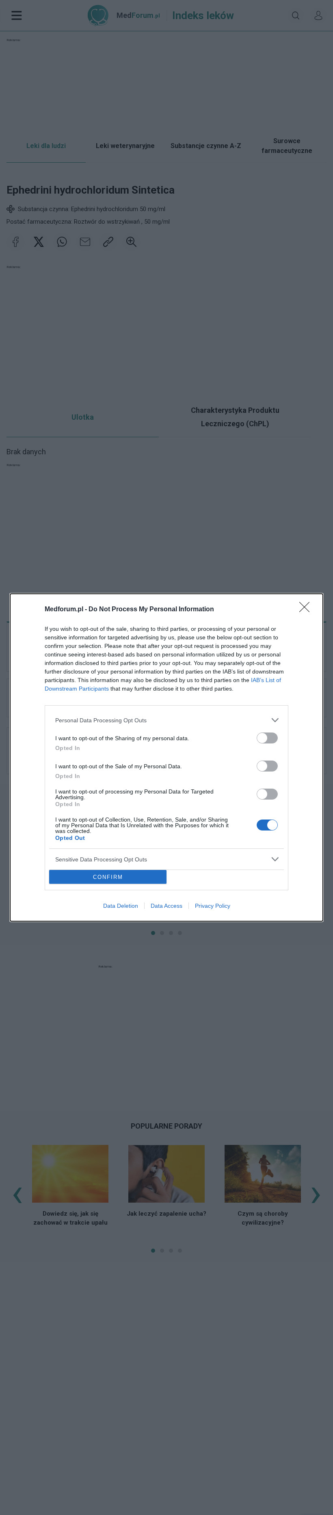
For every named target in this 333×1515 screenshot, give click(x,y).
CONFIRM (108, 877)
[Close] (307, 609)
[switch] (267, 737)
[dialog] (166, 757)
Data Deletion (120, 905)
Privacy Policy (212, 905)
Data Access (166, 905)
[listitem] (166, 720)
